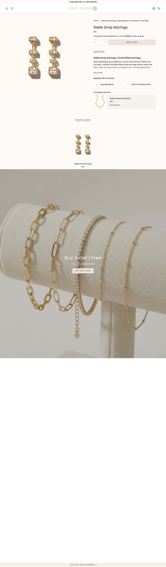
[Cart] (159, 8)
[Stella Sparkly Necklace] (100, 102)
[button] (83, 564)
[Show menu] (7, 8)
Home (96, 21)
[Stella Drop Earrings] (83, 143)
